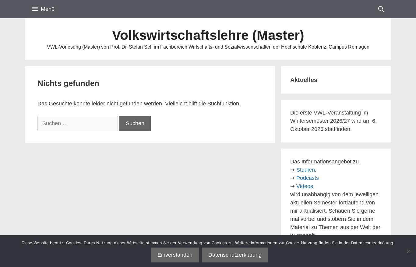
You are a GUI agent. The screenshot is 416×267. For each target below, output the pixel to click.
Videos (304, 186)
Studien (305, 170)
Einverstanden (174, 255)
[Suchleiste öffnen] (381, 9)
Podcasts (307, 178)
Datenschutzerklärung (235, 255)
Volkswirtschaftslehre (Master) (208, 35)
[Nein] (408, 251)
